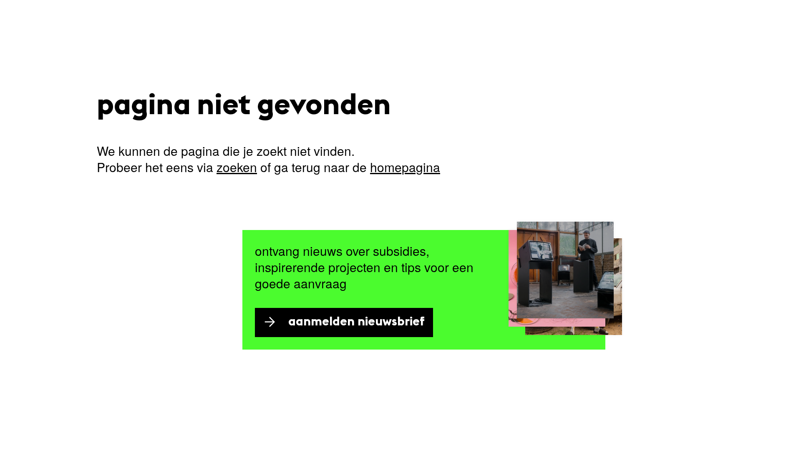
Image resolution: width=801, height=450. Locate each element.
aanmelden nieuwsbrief (356, 322)
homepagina (405, 167)
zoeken (237, 167)
